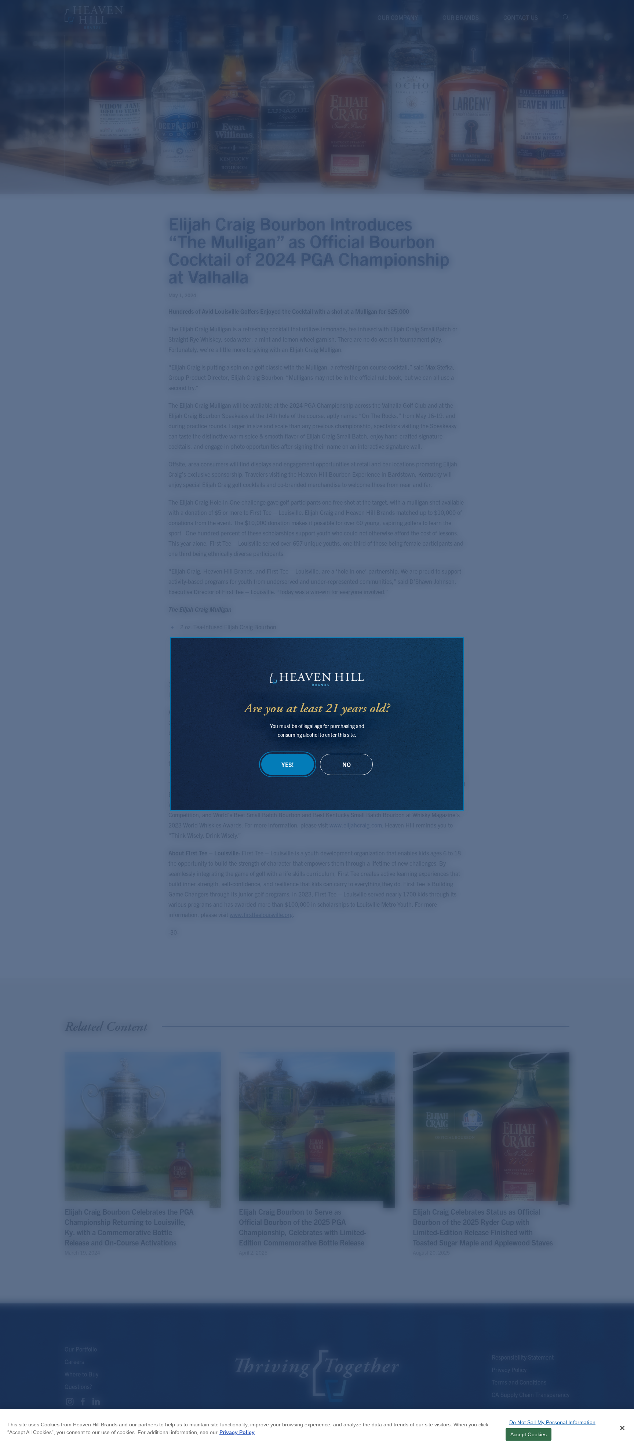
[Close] (622, 1428)
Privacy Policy (237, 1432)
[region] (317, 1428)
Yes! (287, 764)
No (346, 764)
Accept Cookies (528, 1434)
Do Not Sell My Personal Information (552, 1422)
